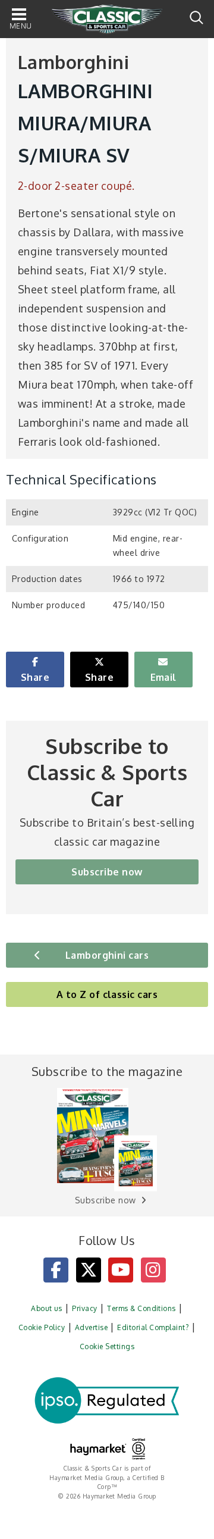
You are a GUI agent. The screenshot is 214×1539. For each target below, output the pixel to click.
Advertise (91, 1327)
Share (35, 677)
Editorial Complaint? (152, 1327)
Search (196, 17)
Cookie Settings (107, 1346)
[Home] (107, 20)
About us (46, 1308)
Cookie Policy (41, 1327)
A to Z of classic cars (107, 994)
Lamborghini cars (107, 955)
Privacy (84, 1308)
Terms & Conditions (141, 1308)
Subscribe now (106, 872)
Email (163, 677)
